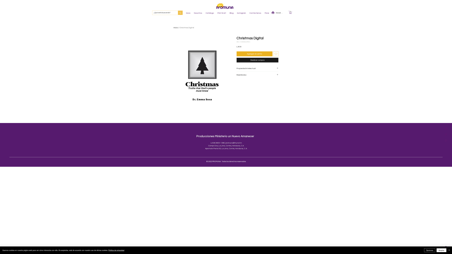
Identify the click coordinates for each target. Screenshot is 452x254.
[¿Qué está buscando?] (180, 13)
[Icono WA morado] (446, 140)
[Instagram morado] (446, 128)
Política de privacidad (116, 250)
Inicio (176, 28)
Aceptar (441, 250)
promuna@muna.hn (234, 143)
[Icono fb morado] (446, 134)
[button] (290, 12)
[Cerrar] (449, 250)
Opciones (429, 250)
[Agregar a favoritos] (275, 53)
